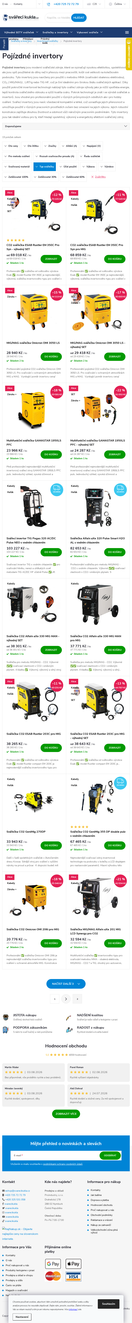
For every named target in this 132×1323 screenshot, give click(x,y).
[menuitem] (21, 32)
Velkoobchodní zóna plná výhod (104, 1231)
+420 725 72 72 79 (15, 1195)
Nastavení (22, 1317)
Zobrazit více (66, 1114)
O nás (5, 4)
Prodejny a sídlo (14, 1280)
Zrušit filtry (100, 176)
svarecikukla (10, 1204)
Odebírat (110, 1155)
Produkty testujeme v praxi (20, 1270)
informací (73, 1309)
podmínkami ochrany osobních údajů (62, 1164)
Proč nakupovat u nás (102, 1210)
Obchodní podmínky (101, 1215)
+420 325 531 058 (15, 1199)
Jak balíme (96, 1195)
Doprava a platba (100, 1200)
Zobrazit (51, 259)
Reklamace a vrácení (101, 1220)
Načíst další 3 (63, 984)
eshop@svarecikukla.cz (17, 1190)
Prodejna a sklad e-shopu (19, 1275)
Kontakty (18, 4)
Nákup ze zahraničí (101, 1225)
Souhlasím (108, 1304)
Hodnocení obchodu (66, 1046)
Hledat (78, 18)
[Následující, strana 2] (66, 998)
